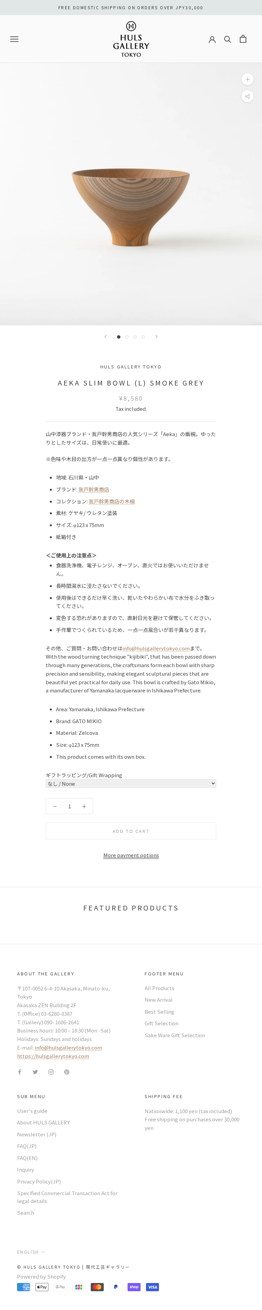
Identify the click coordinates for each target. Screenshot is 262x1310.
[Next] (157, 336)
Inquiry (25, 1169)
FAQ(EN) (27, 1157)
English (28, 1252)
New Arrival (159, 999)
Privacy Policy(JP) (39, 1181)
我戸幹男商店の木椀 (112, 501)
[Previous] (105, 336)
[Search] (227, 38)
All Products (159, 987)
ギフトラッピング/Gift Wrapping (84, 775)
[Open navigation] (14, 39)
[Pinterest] (66, 1071)
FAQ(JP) (27, 1145)
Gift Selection (161, 1023)
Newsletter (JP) (36, 1134)
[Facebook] (19, 1071)
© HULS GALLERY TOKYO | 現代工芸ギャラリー (73, 1267)
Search (25, 1212)
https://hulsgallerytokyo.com (53, 1055)
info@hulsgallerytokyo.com (156, 648)
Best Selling (159, 1011)
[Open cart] (243, 39)
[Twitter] (35, 1071)
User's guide (32, 1110)
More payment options (131, 855)
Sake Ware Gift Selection (175, 1035)
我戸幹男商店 (93, 489)
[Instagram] (51, 1071)
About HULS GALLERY (43, 1122)
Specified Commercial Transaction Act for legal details (67, 1196)
